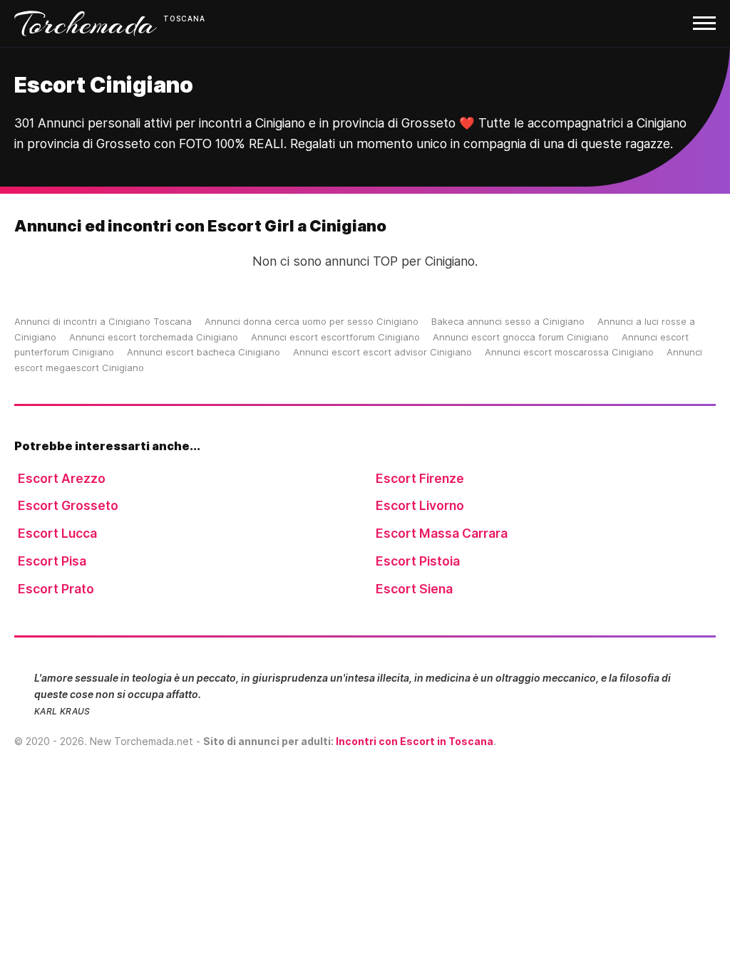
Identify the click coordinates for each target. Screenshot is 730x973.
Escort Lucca (57, 533)
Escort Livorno (420, 505)
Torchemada (85, 23)
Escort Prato (56, 588)
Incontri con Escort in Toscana (414, 741)
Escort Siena (414, 588)
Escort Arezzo (62, 478)
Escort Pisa (52, 560)
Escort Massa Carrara (442, 533)
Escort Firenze (420, 478)
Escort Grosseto (68, 505)
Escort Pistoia (418, 560)
